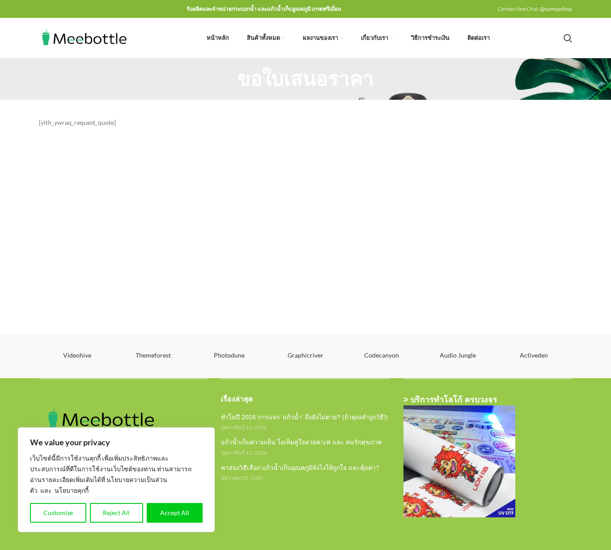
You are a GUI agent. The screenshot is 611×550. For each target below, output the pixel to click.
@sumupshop (556, 8)
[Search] (568, 38)
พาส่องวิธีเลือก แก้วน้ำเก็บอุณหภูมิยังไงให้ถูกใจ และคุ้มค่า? (300, 467)
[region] (116, 479)
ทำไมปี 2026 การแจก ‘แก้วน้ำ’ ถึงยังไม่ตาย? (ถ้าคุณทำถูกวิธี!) (304, 417)
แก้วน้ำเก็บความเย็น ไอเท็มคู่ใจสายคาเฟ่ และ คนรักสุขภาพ (301, 442)
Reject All (116, 512)
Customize (58, 512)
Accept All (174, 512)
